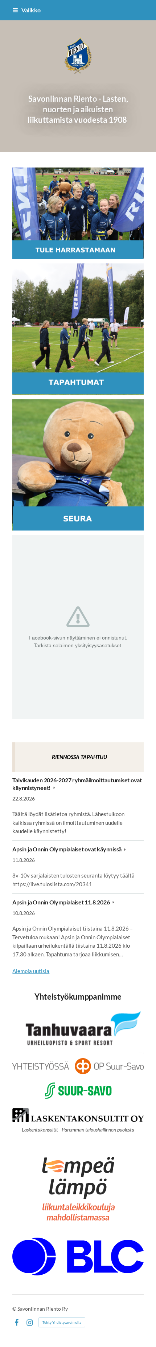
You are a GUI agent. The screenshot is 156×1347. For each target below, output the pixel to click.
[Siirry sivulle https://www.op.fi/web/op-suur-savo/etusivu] (77, 1066)
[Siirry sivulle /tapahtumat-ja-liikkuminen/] (77, 329)
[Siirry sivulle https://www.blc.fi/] (77, 1256)
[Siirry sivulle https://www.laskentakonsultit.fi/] (77, 1115)
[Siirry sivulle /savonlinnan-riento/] (77, 465)
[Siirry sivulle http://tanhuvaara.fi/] (77, 1030)
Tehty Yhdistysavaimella (61, 1322)
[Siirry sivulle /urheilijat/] (77, 213)
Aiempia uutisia (30, 971)
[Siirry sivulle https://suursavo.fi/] (78, 1091)
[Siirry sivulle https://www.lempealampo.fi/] (78, 1187)
